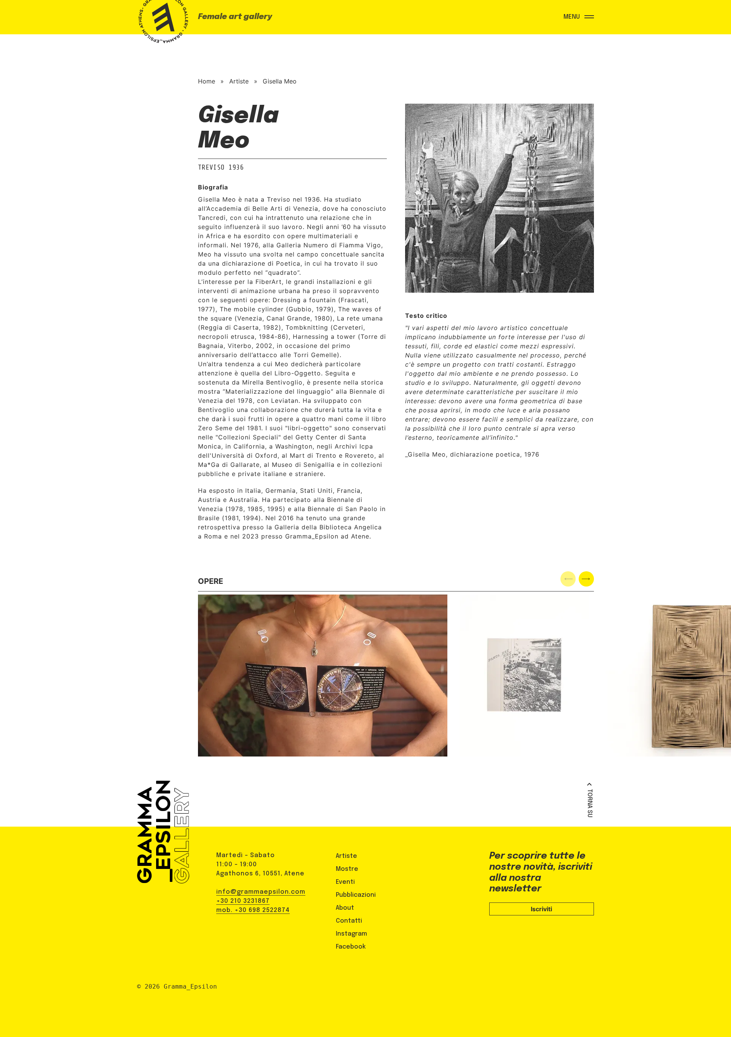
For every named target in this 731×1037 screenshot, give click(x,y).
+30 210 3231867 (243, 901)
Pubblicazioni (356, 895)
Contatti (349, 921)
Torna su (589, 803)
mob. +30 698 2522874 (253, 910)
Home (206, 81)
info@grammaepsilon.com (260, 892)
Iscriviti (541, 909)
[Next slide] (586, 579)
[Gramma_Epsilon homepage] (162, 25)
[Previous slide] (568, 579)
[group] (322, 676)
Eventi (345, 882)
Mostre (347, 869)
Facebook (351, 947)
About (345, 908)
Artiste (239, 81)
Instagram (351, 934)
